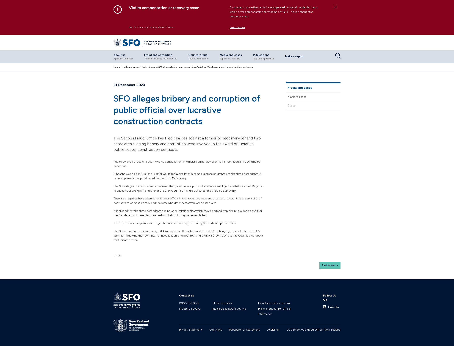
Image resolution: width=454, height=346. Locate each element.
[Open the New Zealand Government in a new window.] (131, 325)
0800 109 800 (189, 303)
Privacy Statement (190, 329)
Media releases (297, 96)
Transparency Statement (244, 329)
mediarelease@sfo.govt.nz (229, 308)
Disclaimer (273, 329)
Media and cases (300, 88)
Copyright (215, 329)
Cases (291, 105)
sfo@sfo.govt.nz (189, 308)
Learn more (237, 27)
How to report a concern (274, 303)
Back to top (328, 265)
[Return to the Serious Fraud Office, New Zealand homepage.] (142, 42)
